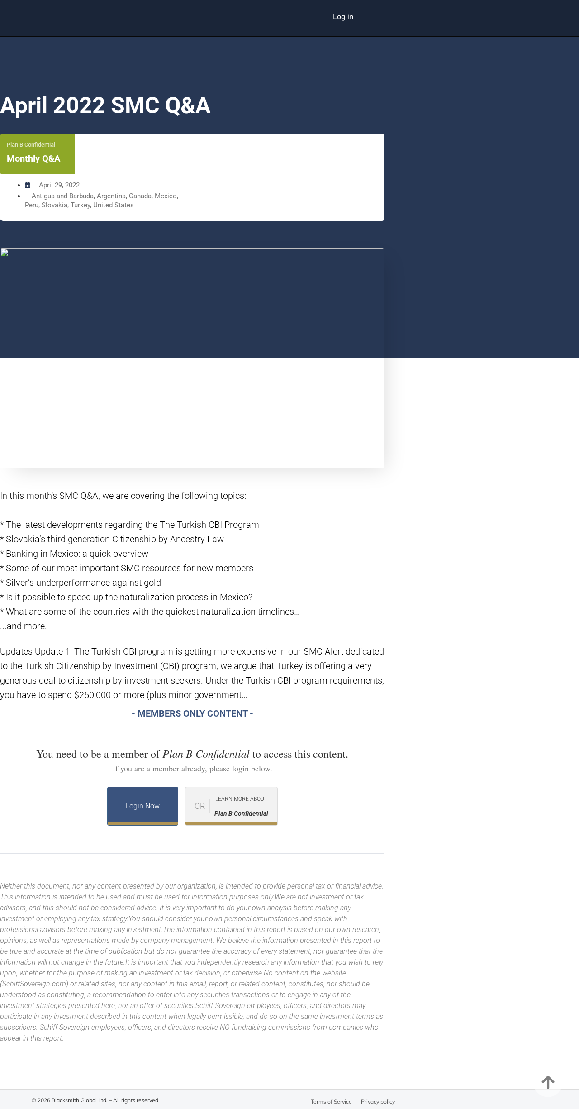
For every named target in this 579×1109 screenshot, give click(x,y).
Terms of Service (331, 1101)
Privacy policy (378, 1101)
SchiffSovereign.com (34, 984)
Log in (343, 16)
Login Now (143, 806)
